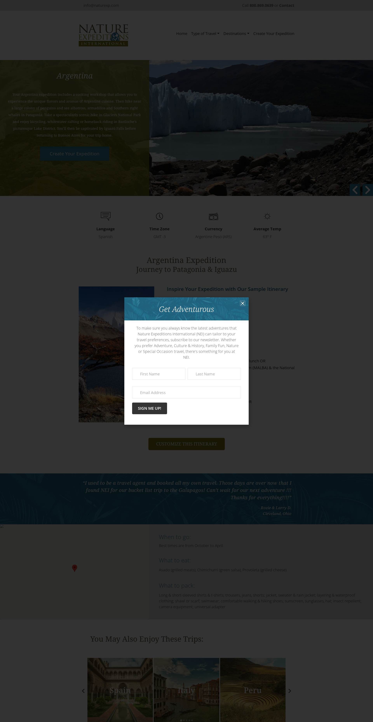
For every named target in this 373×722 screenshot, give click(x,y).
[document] (186, 361)
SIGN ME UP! (149, 408)
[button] (243, 303)
